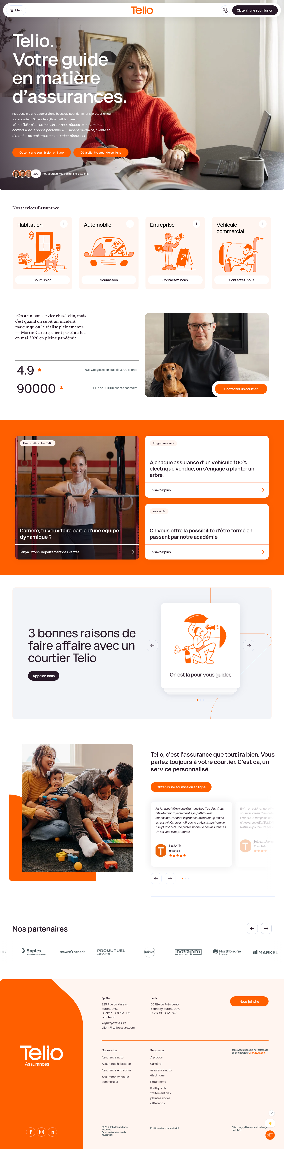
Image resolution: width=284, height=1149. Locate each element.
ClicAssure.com (257, 1052)
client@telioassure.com (118, 1027)
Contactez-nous (175, 280)
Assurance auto (112, 1057)
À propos (156, 1057)
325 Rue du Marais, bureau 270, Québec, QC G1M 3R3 (116, 1008)
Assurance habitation (116, 1063)
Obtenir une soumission (255, 10)
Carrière (156, 1063)
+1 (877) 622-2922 (114, 1023)
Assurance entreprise (117, 1070)
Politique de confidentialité (164, 1128)
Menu (19, 10)
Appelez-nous (44, 676)
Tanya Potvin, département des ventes (49, 552)
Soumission (42, 280)
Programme (158, 1081)
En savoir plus (160, 490)
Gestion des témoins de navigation (114, 1133)
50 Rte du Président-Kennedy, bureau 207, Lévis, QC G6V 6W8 (165, 1008)
